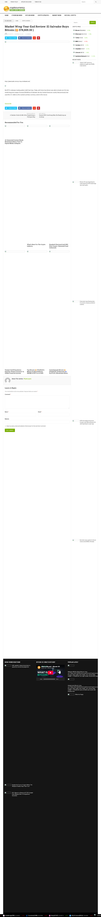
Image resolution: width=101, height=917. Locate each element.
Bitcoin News (29, 15)
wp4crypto (10, 34)
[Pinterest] (38, 37)
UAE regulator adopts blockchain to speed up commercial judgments (21, 666)
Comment (8, 394)
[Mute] (60, 679)
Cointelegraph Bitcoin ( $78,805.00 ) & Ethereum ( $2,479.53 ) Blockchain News (58, 371)
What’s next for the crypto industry (36, 245)
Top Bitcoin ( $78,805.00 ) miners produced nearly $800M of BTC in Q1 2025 (36, 371)
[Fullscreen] (62, 679)
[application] (50, 673)
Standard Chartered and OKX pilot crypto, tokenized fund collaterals (58, 246)
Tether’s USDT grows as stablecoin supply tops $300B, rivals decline (87, 64)
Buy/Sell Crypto (70, 15)
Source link (8, 103)
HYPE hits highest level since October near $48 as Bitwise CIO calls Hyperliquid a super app (88, 422)
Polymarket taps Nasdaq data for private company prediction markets (87, 303)
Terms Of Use (38, 2)
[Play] (38, 679)
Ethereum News (17, 15)
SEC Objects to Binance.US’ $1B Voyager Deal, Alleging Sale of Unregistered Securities (22, 794)
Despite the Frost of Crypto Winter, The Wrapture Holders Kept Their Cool (22, 785)
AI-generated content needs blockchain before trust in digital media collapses (14, 141)
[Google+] (34, 37)
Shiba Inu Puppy (79, 694)
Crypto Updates (43, 15)
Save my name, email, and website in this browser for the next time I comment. (26, 426)
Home (6, 2)
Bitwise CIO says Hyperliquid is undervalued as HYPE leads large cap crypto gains (88, 183)
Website (7, 419)
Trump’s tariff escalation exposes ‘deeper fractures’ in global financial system (14, 371)
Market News (56, 15)
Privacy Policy (14, 2)
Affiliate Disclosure (26, 2)
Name (7, 412)
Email (40, 412)
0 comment (28, 34)
